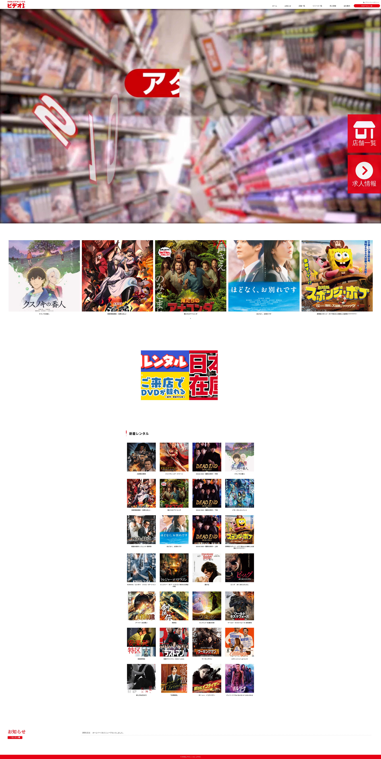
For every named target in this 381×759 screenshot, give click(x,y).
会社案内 (347, 6)
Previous (142, 375)
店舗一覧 (302, 6)
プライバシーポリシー (372, 2)
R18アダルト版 (366, 6)
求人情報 (333, 6)
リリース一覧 (317, 6)
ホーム (274, 6)
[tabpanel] (44, 278)
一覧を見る (14, 737)
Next (239, 375)
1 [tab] (190, 318)
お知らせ (288, 6)
